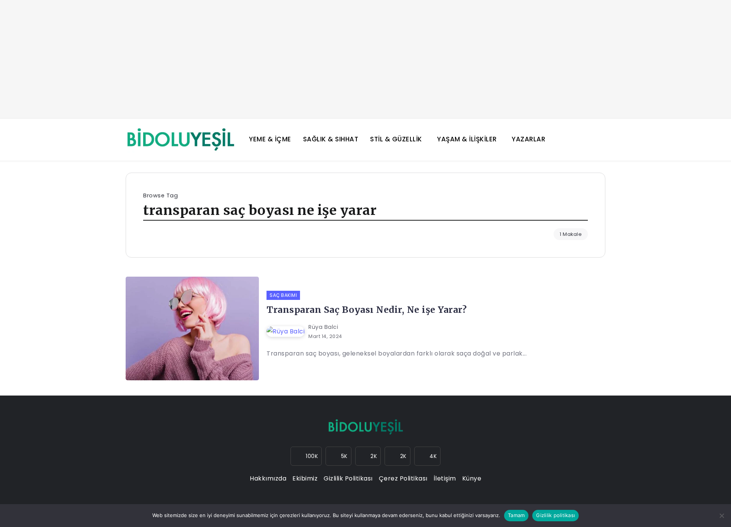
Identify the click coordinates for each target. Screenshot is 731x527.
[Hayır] (721, 515)
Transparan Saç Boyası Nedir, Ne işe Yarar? (367, 309)
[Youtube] (397, 456)
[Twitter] (368, 456)
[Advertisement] (365, 59)
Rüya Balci (323, 327)
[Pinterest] (428, 456)
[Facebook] (338, 456)
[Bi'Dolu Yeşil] (180, 139)
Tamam (516, 515)
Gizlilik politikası (555, 515)
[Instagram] (306, 456)
